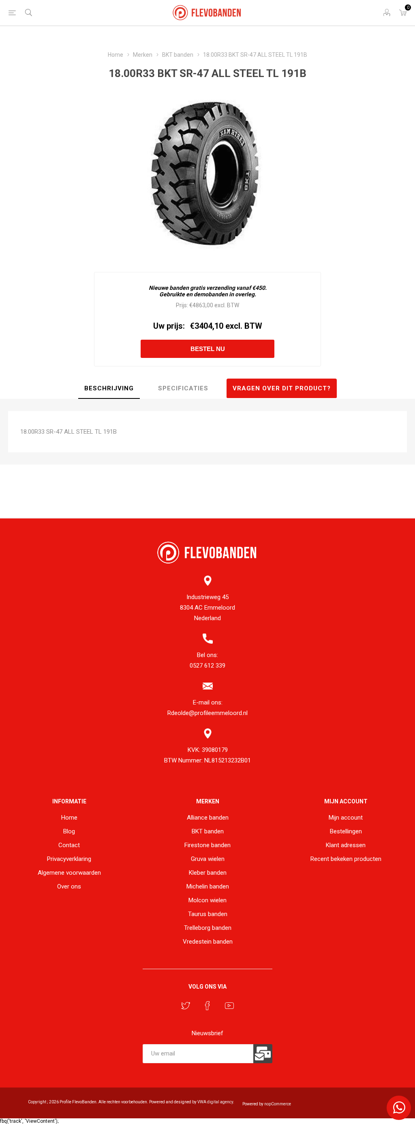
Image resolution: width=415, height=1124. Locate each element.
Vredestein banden (208, 941)
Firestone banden (207, 845)
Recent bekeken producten (345, 859)
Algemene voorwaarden (69, 872)
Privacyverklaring (69, 859)
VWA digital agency (215, 1102)
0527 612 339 (207, 665)
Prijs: (182, 305)
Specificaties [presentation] (183, 388)
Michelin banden (207, 886)
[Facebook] (207, 1005)
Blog (69, 831)
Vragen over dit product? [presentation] (282, 388)
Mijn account (346, 817)
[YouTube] (229, 1005)
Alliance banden (208, 817)
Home (69, 817)
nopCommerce (277, 1104)
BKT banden (208, 831)
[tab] (109, 389)
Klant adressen (346, 845)
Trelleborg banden (207, 927)
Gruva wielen (208, 859)
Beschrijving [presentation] (109, 388)
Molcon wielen (207, 900)
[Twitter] (185, 1005)
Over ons (69, 886)
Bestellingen (346, 831)
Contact (69, 845)
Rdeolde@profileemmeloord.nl (207, 713)
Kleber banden (208, 872)
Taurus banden (207, 914)
